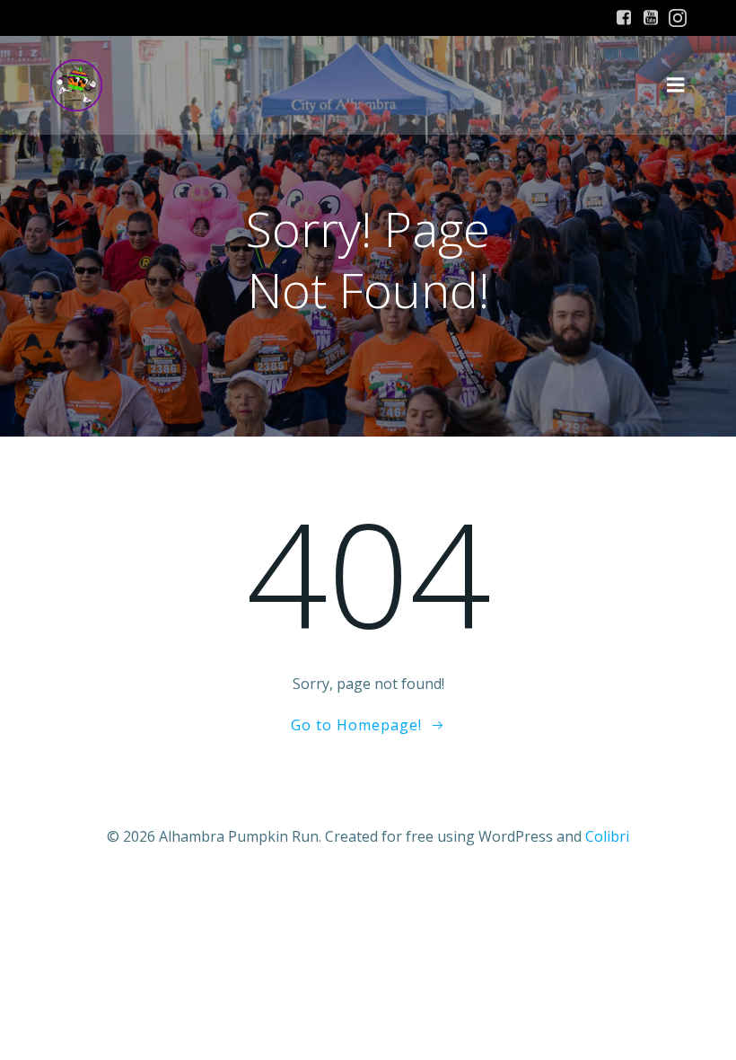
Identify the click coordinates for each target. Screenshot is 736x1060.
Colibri (607, 836)
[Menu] (676, 85)
